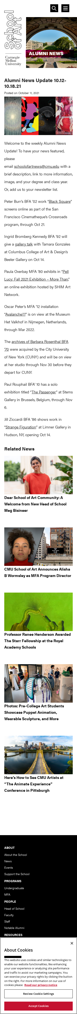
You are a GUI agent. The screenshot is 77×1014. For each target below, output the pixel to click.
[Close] (72, 943)
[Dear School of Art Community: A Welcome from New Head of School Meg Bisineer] (38, 475)
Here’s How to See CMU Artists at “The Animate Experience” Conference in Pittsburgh (34, 784)
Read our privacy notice (40, 985)
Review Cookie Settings (38, 994)
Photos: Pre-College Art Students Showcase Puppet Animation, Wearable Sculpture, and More (34, 712)
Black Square (60, 201)
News (8, 861)
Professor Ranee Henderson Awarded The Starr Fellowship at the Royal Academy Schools (37, 640)
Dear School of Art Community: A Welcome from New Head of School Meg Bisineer (35, 504)
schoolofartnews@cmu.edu (36, 166)
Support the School (17, 874)
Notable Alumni (14, 928)
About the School (15, 854)
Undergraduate (14, 888)
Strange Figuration (21, 427)
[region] (38, 975)
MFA (7, 894)
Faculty (9, 915)
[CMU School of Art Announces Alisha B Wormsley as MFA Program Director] (38, 546)
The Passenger (44, 391)
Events (8, 867)
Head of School (14, 908)
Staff (7, 921)
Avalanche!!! (15, 314)
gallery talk (24, 244)
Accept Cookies (38, 1006)
